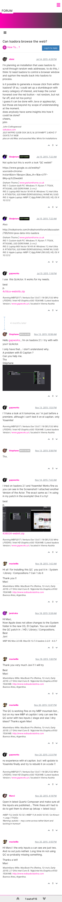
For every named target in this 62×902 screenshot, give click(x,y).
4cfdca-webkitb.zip (14, 291)
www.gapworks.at (20, 303)
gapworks (14, 273)
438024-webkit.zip (13, 533)
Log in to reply (51, 48)
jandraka (13, 613)
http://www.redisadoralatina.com (28, 592)
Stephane (14, 334)
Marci (12, 795)
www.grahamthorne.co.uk (31, 182)
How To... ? (13, 47)
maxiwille (13, 563)
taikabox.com (9, 129)
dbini (11, 59)
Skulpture (14, 156)
